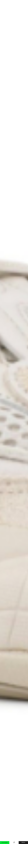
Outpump (5, 842)
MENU (23, 842)
